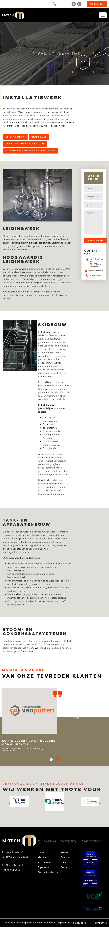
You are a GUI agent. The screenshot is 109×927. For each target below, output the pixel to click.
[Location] (87, 260)
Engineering (44, 867)
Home (41, 852)
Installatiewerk (45, 862)
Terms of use (100, 922)
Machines (42, 857)
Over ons (65, 857)
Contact (65, 867)
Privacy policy (80, 922)
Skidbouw (39, 136)
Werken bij (97, 4)
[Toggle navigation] (103, 15)
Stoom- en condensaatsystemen (30, 150)
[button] (51, 759)
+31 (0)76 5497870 (11, 870)
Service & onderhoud (48, 872)
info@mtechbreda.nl (12, 865)
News (63, 862)
